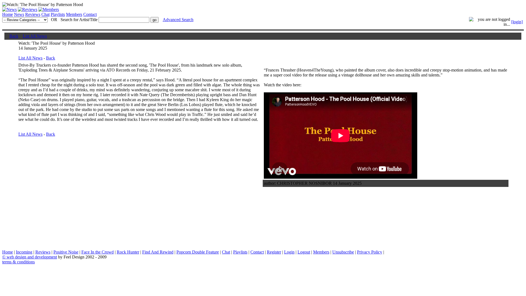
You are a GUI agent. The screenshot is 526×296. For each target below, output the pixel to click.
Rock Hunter (128, 252)
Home (7, 14)
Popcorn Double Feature (197, 252)
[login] (517, 21)
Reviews (32, 14)
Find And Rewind (157, 252)
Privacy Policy (369, 252)
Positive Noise (65, 252)
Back (13, 36)
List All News (35, 36)
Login (289, 252)
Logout (304, 252)
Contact (90, 14)
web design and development (32, 257)
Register (274, 252)
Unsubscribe (343, 252)
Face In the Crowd (97, 252)
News (19, 14)
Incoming (24, 252)
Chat (45, 14)
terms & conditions (18, 262)
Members (74, 14)
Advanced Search (178, 19)
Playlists (58, 14)
